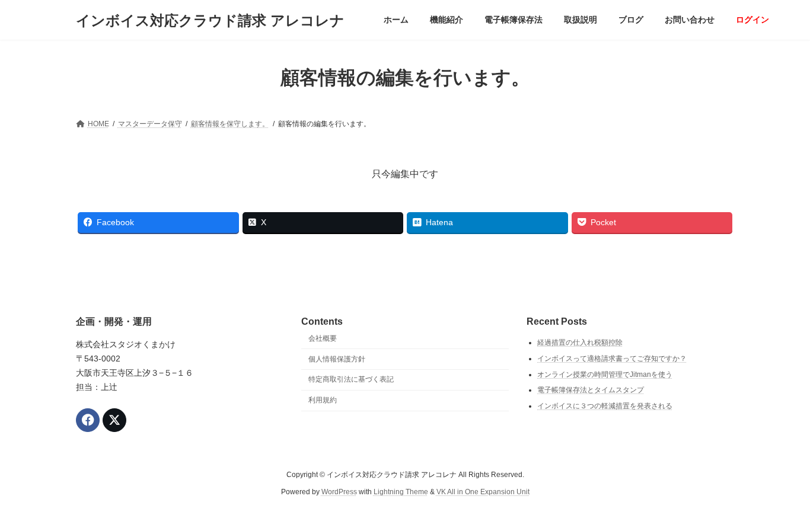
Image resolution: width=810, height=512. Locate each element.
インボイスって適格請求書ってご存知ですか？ (612, 358)
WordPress (339, 491)
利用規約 (322, 400)
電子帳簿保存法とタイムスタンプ (590, 390)
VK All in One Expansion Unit (483, 491)
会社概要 (322, 338)
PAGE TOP (780, 485)
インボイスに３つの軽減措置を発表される (604, 406)
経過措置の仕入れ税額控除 (580, 342)
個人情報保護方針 (336, 358)
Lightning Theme (401, 491)
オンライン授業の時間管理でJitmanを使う (604, 374)
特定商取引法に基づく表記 (351, 379)
